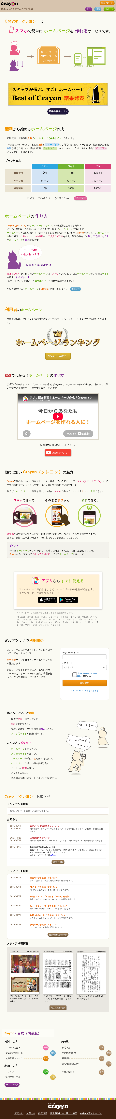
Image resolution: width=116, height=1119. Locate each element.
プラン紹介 (81, 198)
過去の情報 (58, 862)
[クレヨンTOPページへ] (9, 5)
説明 (46, 1047)
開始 (46, 1072)
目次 (89, 9)
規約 (102, 1058)
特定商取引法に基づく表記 (63, 1113)
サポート (109, 9)
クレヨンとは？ (13, 1047)
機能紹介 (76, 289)
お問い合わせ (68, 1072)
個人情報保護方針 (70, 1063)
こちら (53, 855)
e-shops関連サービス (91, 1113)
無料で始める (107, 3)
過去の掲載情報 (58, 1007)
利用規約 (66, 1058)
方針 (109, 1064)
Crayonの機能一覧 (14, 1053)
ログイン (10, 1071)
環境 (102, 1047)
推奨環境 (66, 1047)
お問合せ (30, 1113)
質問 (102, 1072)
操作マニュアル (13, 1077)
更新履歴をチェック (58, 934)
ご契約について (69, 1053)
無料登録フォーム (14, 1058)
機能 (98, 9)
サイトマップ (12, 1085)
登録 (46, 1058)
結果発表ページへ (58, 111)
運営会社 (18, 1113)
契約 (109, 1053)
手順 (53, 1077)
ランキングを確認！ (58, 356)
